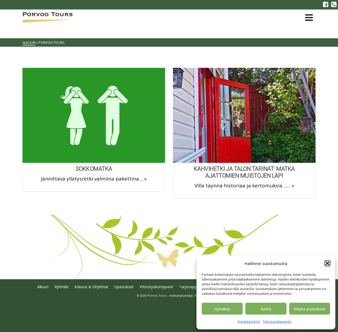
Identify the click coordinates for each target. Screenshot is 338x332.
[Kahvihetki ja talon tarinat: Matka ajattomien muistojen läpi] (244, 115)
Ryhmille (61, 286)
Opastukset (124, 286)
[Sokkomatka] (93, 115)
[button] (327, 263)
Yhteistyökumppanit (156, 286)
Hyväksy (222, 308)
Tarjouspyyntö (191, 286)
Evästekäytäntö (249, 321)
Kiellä (266, 308)
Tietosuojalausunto (277, 321)
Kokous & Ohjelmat (91, 286)
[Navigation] (309, 17)
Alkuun (43, 286)
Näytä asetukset (309, 308)
